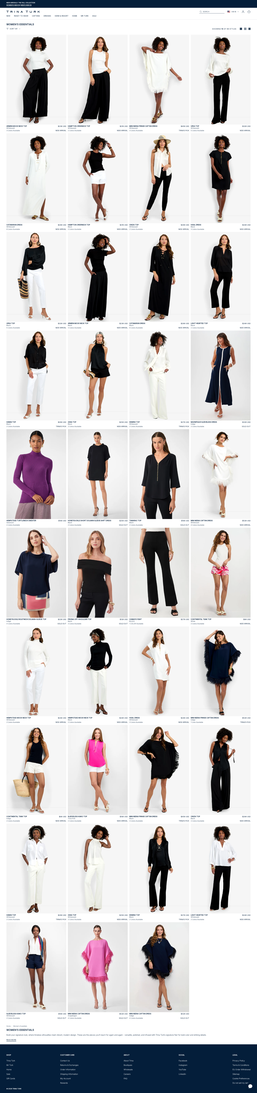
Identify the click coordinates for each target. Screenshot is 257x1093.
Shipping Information (69, 1074)
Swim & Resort (61, 16)
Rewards (64, 1083)
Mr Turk (84, 16)
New (8, 16)
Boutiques (128, 1065)
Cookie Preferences (241, 1078)
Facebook (183, 1060)
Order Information (67, 1069)
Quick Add (36, 123)
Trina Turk (10, 1060)
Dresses (47, 16)
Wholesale (128, 1069)
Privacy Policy (239, 1060)
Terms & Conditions (241, 1065)
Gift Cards (10, 1078)
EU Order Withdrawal (242, 1069)
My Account (65, 1078)
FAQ (125, 1078)
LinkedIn (182, 1074)
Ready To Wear (21, 16)
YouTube (182, 1069)
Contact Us (65, 1060)
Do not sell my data (241, 1083)
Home (74, 16)
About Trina (128, 1060)
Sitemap (236, 1074)
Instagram (183, 1065)
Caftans (36, 16)
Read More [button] (11, 1040)
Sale (94, 16)
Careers (127, 1074)
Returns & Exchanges (69, 1065)
